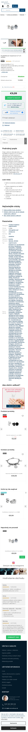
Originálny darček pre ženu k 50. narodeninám (15, 249)
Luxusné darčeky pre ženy (16, 286)
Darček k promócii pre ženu (15, 265)
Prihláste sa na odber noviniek (9, 679)
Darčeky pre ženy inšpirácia (14, 272)
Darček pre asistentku (15, 371)
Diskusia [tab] (5, 142)
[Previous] (1, 465)
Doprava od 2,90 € (7, 130)
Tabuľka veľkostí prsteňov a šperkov (11, 674)
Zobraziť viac (13, 637)
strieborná (12, 232)
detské (16, 241)
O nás (3, 671)
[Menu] (15, 6)
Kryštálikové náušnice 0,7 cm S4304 (14, 551)
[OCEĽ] (14, 462)
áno (10, 234)
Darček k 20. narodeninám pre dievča (15, 252)
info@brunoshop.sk (11, 708)
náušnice (11, 236)
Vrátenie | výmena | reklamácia (10, 650)
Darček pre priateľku (15, 377)
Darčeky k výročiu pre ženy (15, 325)
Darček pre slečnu (14, 303)
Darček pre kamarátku (15, 247)
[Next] (25, 465)
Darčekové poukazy (7, 685)
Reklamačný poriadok (7, 661)
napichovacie (13, 243)
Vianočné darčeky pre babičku (16, 260)
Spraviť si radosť (13, 98)
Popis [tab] (4, 139)
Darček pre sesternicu (16, 317)
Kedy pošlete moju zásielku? (12, 210)
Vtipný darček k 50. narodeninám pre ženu (15, 359)
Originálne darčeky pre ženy (15, 355)
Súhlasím (13, 728)
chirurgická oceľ (13, 230)
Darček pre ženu (17, 309)
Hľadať (22, 10)
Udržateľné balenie (8, 134)
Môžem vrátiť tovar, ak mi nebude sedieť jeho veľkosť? (14, 212)
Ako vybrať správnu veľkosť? (12, 215)
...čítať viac (4, 72)
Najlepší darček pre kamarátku (16, 341)
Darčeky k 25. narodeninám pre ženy (15, 292)
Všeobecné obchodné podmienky (10, 658)
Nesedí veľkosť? (20, 130)
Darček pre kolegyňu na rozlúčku (15, 274)
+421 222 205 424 (10, 704)
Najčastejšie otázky (7, 676)
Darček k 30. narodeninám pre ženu (15, 332)
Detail (22, 557)
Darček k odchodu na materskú (16, 368)
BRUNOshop (17, 173)
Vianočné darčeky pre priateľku (15, 269)
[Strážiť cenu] (5, 125)
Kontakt (4, 688)
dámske (11, 241)
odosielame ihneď (20, 134)
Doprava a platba (6, 653)
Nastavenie (13, 723)
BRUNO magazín (6, 682)
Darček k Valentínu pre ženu (16, 356)
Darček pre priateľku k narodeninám (16, 374)
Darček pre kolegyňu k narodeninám (16, 281)
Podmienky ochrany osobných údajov (11, 656)
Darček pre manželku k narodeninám (16, 301)
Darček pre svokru (14, 285)
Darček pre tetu (13, 298)
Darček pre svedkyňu (15, 284)
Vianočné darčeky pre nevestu (16, 322)
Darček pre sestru (18, 290)
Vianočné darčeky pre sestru (15, 350)
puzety (11, 239)
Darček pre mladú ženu (15, 329)
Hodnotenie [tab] (13, 139)
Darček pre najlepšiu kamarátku (15, 311)
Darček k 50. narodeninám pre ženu (16, 320)
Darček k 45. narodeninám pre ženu (15, 344)
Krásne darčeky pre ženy (16, 316)
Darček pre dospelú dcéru (15, 367)
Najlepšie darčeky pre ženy (14, 314)
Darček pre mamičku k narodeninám (16, 337)
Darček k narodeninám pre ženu (15, 296)
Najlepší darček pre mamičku (16, 326)
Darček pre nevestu (14, 347)
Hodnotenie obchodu (13, 578)
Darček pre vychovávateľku (15, 259)
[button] (11, 515)
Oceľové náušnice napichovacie (14, 225)
